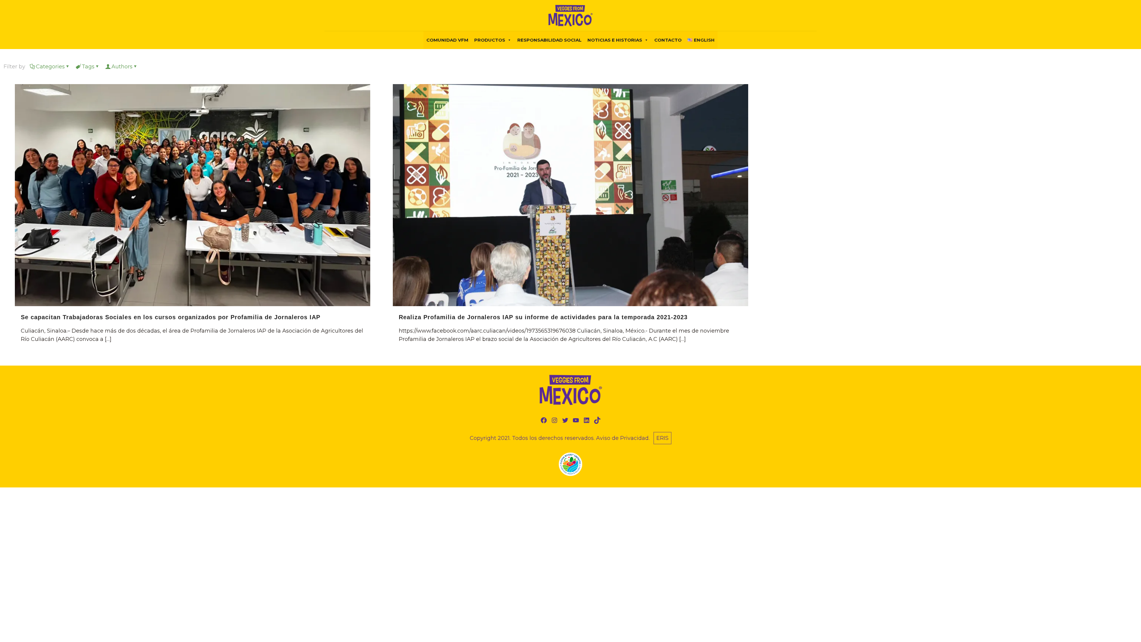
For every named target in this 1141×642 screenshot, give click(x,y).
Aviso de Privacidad (622, 438)
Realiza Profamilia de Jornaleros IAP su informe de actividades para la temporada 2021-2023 (543, 317)
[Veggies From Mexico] (570, 15)
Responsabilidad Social (549, 40)
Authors (122, 66)
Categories (50, 66)
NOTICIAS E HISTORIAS (614, 40)
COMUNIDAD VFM (447, 40)
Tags (88, 66)
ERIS (662, 438)
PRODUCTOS (489, 40)
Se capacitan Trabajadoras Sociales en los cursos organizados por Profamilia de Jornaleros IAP (170, 317)
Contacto (668, 40)
